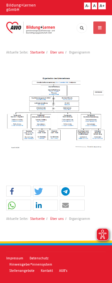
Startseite (37, 52)
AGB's (63, 270)
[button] (19, 191)
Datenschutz (39, 258)
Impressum (14, 258)
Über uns (57, 52)
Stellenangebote (22, 270)
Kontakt (47, 270)
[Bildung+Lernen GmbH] (30, 27)
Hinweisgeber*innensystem (30, 264)
